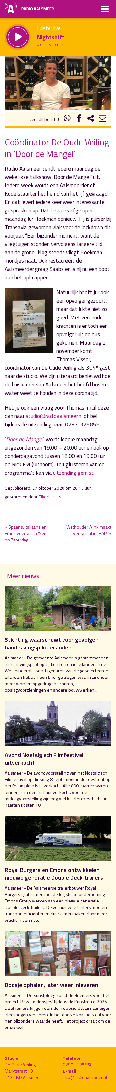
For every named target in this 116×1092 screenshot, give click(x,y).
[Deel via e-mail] (102, 119)
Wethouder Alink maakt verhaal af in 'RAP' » (88, 530)
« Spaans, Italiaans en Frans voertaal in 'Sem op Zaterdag (26, 533)
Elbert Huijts (50, 496)
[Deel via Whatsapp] (67, 119)
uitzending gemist (73, 473)
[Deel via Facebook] (78, 119)
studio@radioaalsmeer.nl (54, 416)
